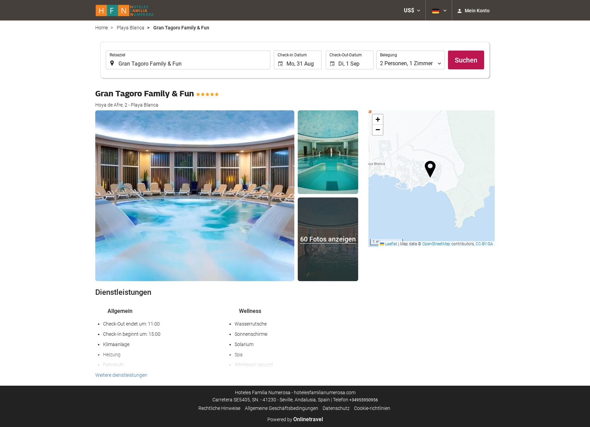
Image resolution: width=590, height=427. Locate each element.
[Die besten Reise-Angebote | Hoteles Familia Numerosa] (124, 10)
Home (101, 27)
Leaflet (390, 244)
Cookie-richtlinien (372, 408)
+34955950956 (363, 400)
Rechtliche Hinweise (219, 408)
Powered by (295, 419)
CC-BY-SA (484, 244)
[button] (412, 10)
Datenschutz (336, 408)
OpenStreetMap (436, 244)
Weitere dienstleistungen (121, 375)
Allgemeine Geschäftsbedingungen (281, 408)
